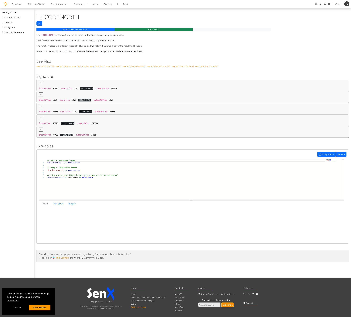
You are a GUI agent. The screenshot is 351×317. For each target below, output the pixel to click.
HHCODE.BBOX (63, 66)
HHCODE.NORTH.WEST (158, 66)
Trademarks (101, 308)
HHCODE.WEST (113, 66)
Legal (133, 294)
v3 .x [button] (337, 4)
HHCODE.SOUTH (80, 66)
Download (17, 4)
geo (39, 23)
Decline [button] (17, 308)
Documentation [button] (58, 4)
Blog (125, 4)
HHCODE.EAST (97, 66)
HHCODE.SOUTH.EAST (183, 66)
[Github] (244, 293)
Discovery (179, 300)
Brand (133, 304)
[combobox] (346, 3)
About (95, 4)
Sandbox (178, 310)
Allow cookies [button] (39, 308)
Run (342, 154)
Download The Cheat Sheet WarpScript (148, 297)
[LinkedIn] (257, 293)
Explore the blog (138, 307)
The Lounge (62, 257)
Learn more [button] (12, 300)
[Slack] (325, 4)
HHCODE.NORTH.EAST (134, 66)
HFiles (177, 304)
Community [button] (79, 4)
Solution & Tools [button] (36, 4)
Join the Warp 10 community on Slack (217, 294)
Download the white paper (142, 300)
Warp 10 (178, 294)
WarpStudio (327, 154)
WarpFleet (179, 307)
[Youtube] (253, 293)
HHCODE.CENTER (45, 66)
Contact (108, 4)
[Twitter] (249, 293)
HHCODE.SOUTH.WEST (207, 66)
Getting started (9, 12)
